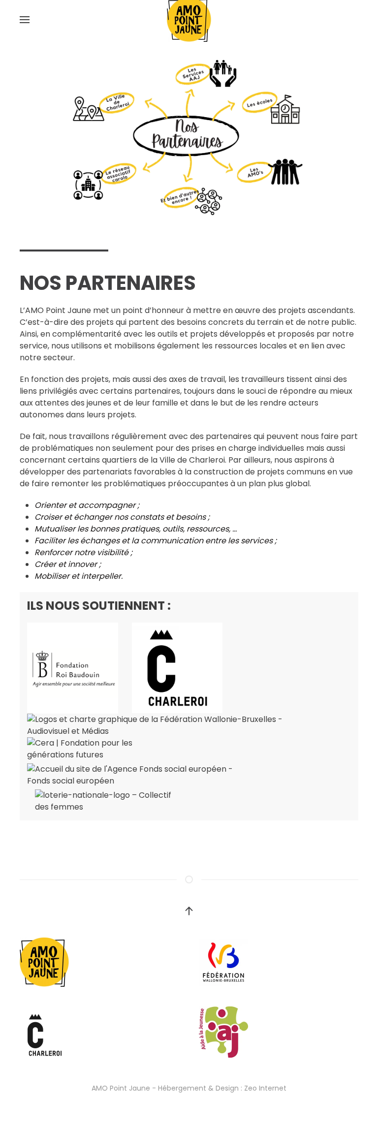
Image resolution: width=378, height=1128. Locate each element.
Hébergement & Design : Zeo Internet (222, 1088)
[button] (25, 19)
